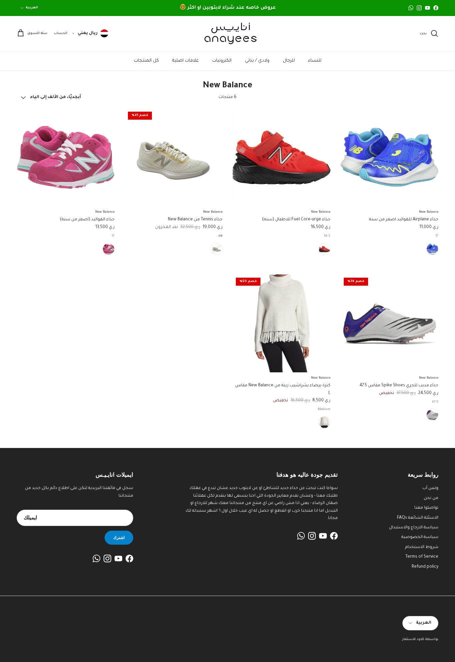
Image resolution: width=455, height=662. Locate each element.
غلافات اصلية (185, 60)
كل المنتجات (146, 60)
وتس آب (430, 488)
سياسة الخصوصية (419, 537)
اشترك (119, 537)
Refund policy (425, 567)
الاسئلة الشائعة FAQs (417, 518)
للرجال (289, 60)
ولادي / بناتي (257, 60)
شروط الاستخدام (421, 547)
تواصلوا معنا (426, 508)
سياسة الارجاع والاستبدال (413, 527)
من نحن (431, 498)
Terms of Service (421, 557)
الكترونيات (221, 60)
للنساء (314, 60)
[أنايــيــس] (227, 33)
